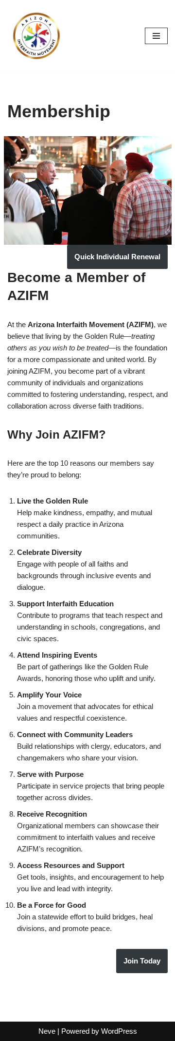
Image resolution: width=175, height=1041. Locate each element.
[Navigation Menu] (156, 36)
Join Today (141, 961)
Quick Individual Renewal (117, 256)
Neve (46, 1031)
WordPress (119, 1031)
